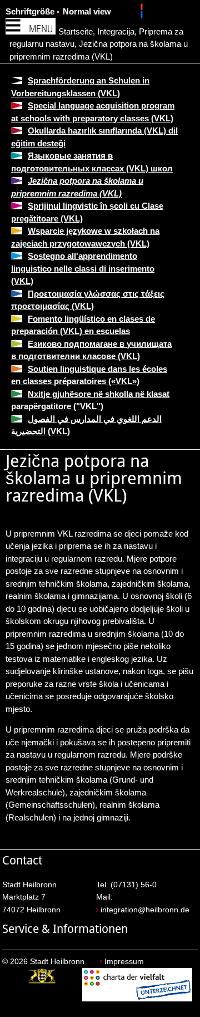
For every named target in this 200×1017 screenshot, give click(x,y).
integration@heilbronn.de (145, 910)
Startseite (75, 31)
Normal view (87, 11)
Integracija (115, 31)
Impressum (124, 961)
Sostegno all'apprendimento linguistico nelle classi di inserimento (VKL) (82, 268)
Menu (41, 29)
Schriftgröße (30, 11)
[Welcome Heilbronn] (143, 13)
